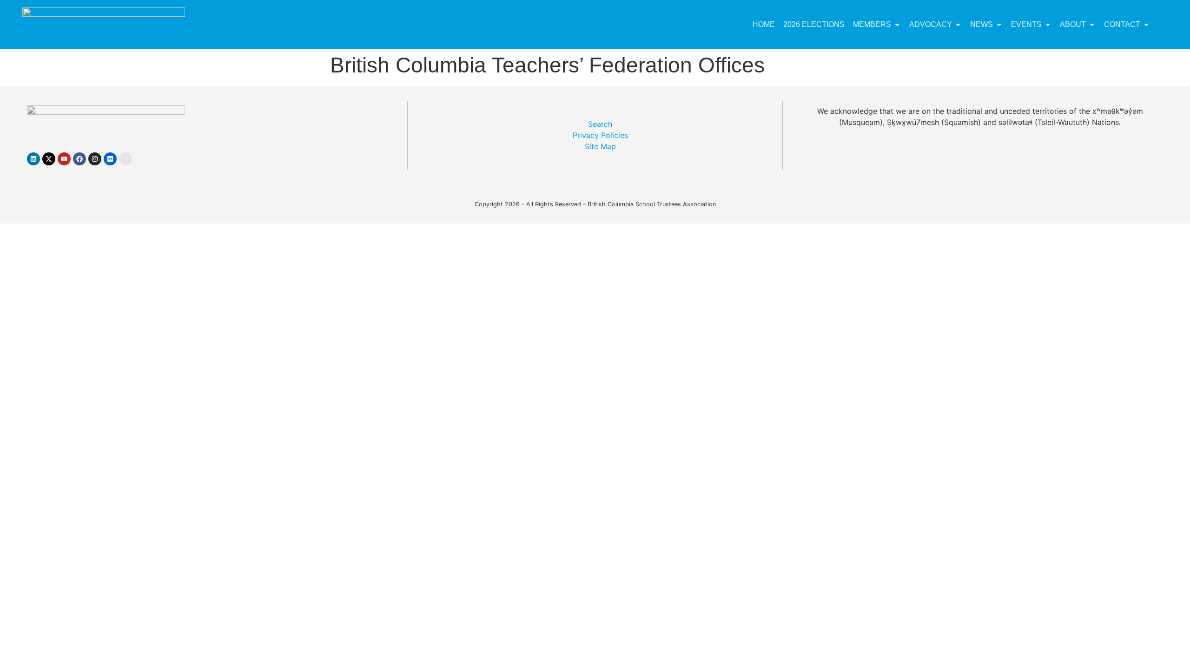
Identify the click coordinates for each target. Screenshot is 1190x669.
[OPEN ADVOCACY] (958, 24)
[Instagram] (94, 158)
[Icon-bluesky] (125, 158)
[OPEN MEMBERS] (897, 24)
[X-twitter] (48, 158)
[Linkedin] (33, 158)
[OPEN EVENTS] (1047, 24)
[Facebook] (79, 158)
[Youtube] (64, 158)
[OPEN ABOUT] (1092, 24)
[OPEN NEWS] (999, 24)
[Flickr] (110, 158)
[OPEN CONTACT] (1146, 24)
